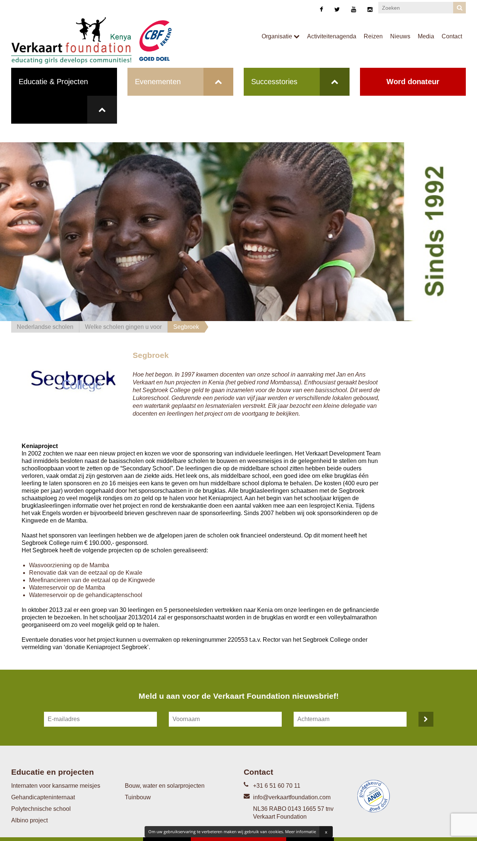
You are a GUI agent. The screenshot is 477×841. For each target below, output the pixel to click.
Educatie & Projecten (53, 81)
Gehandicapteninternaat (43, 797)
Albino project (29, 820)
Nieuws (400, 36)
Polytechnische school (41, 809)
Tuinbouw (138, 797)
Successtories (274, 81)
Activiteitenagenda (331, 36)
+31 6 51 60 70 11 (276, 786)
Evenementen (158, 81)
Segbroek (186, 327)
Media (426, 36)
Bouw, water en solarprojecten (165, 786)
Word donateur (412, 81)
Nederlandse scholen (45, 327)
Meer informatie (300, 831)
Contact (452, 36)
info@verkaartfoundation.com (292, 797)
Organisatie (278, 36)
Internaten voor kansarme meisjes (55, 786)
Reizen (373, 36)
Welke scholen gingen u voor (123, 327)
